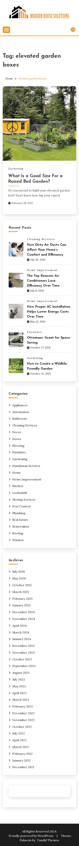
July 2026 (18, 571)
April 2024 (19, 625)
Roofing (17, 533)
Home (16, 472)
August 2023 (21, 672)
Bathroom (19, 418)
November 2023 (23, 652)
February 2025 (22, 598)
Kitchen (17, 486)
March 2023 (20, 699)
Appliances (20, 405)
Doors (16, 439)
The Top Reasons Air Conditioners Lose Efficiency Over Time (43, 280)
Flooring (18, 445)
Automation (20, 412)
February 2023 (22, 706)
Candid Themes (48, 840)
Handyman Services (26, 466)
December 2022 (23, 713)
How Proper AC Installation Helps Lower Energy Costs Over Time (48, 311)
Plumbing (18, 513)
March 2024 (20, 632)
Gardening (16, 168)
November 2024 (23, 619)
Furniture (34, 332)
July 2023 (18, 679)
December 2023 (23, 646)
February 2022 (22, 753)
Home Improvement (42, 270)
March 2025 (20, 592)
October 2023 (22, 659)
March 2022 (20, 747)
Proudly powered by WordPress (31, 836)
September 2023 (23, 666)
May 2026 (19, 578)
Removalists (20, 526)
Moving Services (23, 499)
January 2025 (21, 605)
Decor (16, 432)
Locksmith (19, 493)
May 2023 (19, 686)
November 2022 (23, 720)
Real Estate (20, 519)
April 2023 (19, 693)
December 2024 (23, 612)
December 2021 (23, 767)
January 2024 (21, 639)
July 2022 (18, 733)
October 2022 (22, 727)
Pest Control (21, 506)
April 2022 (19, 740)
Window (18, 540)
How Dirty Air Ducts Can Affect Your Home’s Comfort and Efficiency (46, 250)
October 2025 (22, 585)
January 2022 (21, 760)
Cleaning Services (41, 239)
